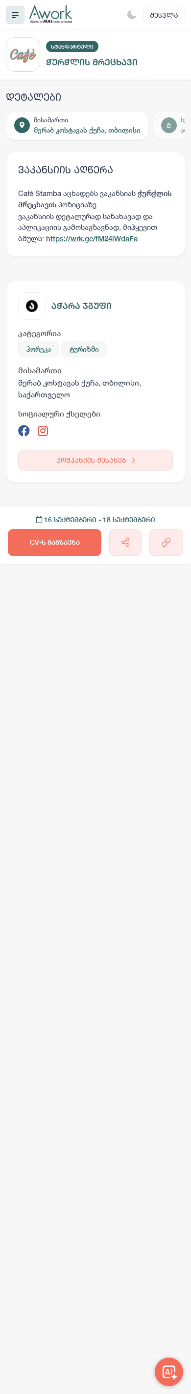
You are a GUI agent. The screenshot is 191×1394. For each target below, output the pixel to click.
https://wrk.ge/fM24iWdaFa (92, 238)
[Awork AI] (169, 1372)
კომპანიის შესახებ (92, 460)
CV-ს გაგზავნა (55, 542)
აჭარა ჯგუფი (81, 306)
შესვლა (164, 15)
